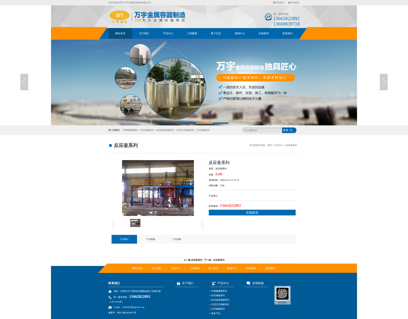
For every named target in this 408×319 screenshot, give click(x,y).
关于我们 (144, 33)
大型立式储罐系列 (220, 304)
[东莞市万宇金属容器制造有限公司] (204, 82)
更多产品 (215, 313)
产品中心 (168, 33)
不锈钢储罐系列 (219, 291)
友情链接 (258, 283)
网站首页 (120, 33)
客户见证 (216, 33)
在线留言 (295, 2)
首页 (269, 145)
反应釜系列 (291, 145)
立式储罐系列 (218, 309)
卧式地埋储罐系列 (220, 300)
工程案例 (192, 33)
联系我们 (279, 2)
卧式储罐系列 (218, 295)
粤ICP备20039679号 (126, 313)
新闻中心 (240, 33)
